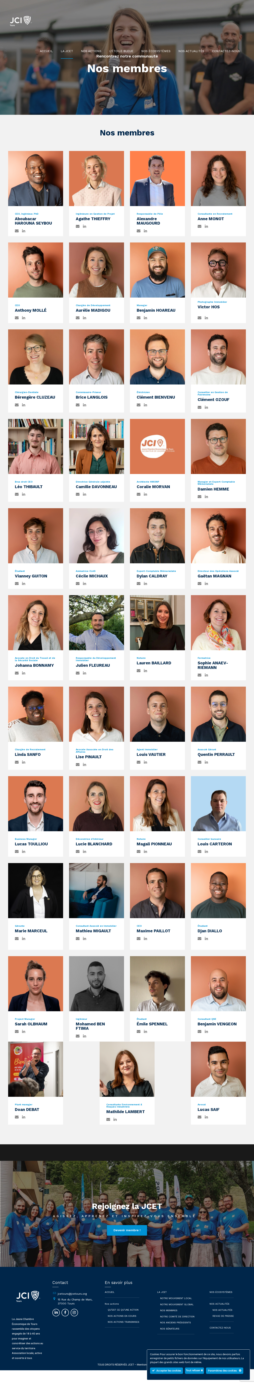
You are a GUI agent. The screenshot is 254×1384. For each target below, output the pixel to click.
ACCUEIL (46, 51)
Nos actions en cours (122, 1316)
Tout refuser (193, 1370)
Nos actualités (222, 1310)
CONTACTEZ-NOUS (226, 51)
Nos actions (91, 51)
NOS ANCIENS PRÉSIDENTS (175, 1322)
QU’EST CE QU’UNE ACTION (123, 1309)
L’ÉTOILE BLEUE (121, 51)
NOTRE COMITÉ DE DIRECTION (177, 1316)
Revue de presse (223, 1316)
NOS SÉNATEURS (169, 1328)
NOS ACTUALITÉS (191, 51)
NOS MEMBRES (168, 1310)
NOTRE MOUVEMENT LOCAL (176, 1298)
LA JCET (67, 51)
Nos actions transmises (123, 1322)
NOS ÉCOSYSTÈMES (155, 51)
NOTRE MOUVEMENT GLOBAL (177, 1304)
